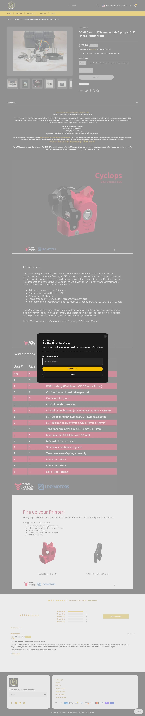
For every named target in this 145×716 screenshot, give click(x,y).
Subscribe (71, 369)
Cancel (72, 375)
